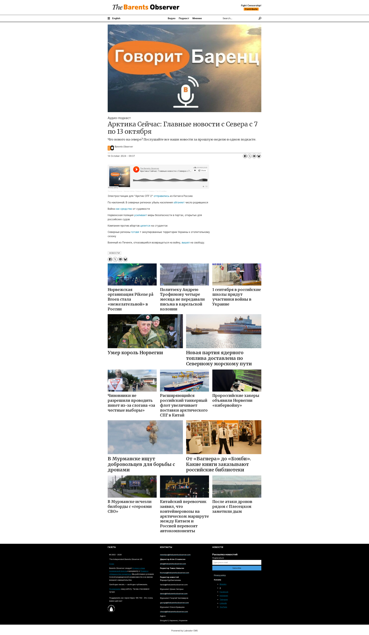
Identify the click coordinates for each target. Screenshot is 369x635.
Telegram (224, 599)
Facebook (224, 592)
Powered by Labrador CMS (184, 630)
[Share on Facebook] (245, 156)
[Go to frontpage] (147, 7)
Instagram (224, 596)
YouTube (223, 607)
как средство (124, 208)
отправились (161, 196)
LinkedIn (223, 603)
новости (114, 253)
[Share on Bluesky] (259, 156)
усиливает (140, 215)
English (116, 18)
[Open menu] (109, 18)
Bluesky (223, 584)
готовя (135, 232)
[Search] (260, 18)
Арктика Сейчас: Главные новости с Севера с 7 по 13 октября (145, 191)
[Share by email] (254, 156)
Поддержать (114, 589)
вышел (186, 242)
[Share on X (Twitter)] (249, 156)
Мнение (197, 18)
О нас (111, 564)
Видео (171, 18)
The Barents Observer (115, 191)
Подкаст (184, 18)
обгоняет (179, 202)
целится (145, 225)
